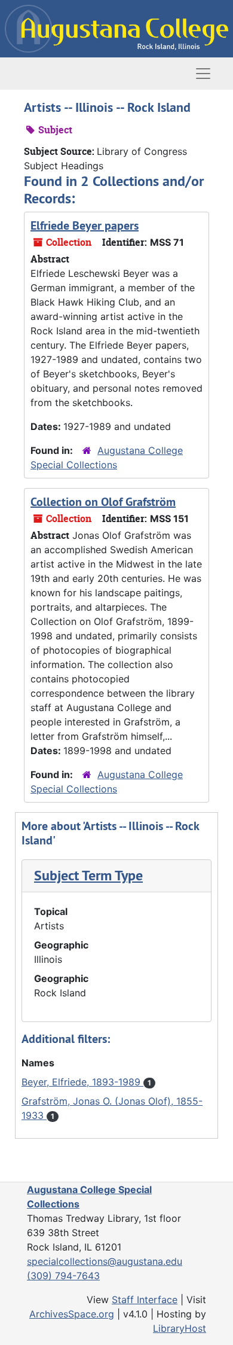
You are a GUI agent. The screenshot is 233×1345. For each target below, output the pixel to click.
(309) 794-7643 (63, 1276)
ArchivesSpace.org (71, 1314)
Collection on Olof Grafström (103, 502)
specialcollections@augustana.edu (104, 1261)
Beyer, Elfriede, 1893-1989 (82, 1082)
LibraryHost (179, 1328)
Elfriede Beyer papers (84, 225)
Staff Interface (144, 1300)
